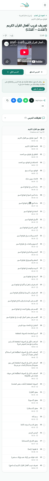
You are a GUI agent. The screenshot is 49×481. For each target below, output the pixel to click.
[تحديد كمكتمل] (44, 138)
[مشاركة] (42, 106)
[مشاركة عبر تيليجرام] (19, 100)
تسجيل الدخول (38, 89)
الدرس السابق (35, 72)
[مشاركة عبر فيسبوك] (13, 100)
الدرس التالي (14, 72)
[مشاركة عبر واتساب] (25, 100)
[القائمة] (44, 5)
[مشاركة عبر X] (31, 100)
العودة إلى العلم (39, 15)
